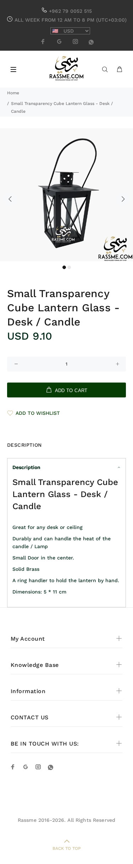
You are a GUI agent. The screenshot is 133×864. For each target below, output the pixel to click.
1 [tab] (64, 267)
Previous (10, 199)
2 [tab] (69, 267)
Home (13, 92)
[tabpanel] (66, 194)
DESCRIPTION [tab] (24, 445)
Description (26, 467)
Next (122, 199)
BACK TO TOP (66, 848)
